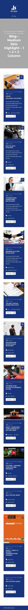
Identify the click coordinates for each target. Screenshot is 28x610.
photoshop (10, 270)
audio (9, 585)
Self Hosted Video (13, 495)
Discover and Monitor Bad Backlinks (11, 344)
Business (9, 162)
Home (5, 31)
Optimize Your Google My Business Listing (13, 387)
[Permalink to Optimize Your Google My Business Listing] (14, 378)
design (13, 499)
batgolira (10, 93)
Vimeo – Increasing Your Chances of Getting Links (13, 428)
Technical (18, 112)
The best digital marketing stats (12, 304)
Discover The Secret (14, 98)
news (13, 267)
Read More (9, 116)
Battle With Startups (10, 146)
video (11, 434)
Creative (9, 215)
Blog (8, 31)
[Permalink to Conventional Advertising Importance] (14, 190)
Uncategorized (11, 164)
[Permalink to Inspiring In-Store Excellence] (14, 243)
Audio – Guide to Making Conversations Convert (12, 553)
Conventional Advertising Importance (11, 199)
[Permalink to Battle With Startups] (14, 138)
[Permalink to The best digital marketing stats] (14, 295)
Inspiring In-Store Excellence (13, 252)
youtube (9, 473)
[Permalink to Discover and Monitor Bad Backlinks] (14, 335)
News (14, 112)
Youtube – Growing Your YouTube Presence (13, 467)
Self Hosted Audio (13, 581)
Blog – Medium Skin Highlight (16, 31)
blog (9, 112)
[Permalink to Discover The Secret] (14, 88)
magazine (10, 218)
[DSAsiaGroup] (14, 9)
